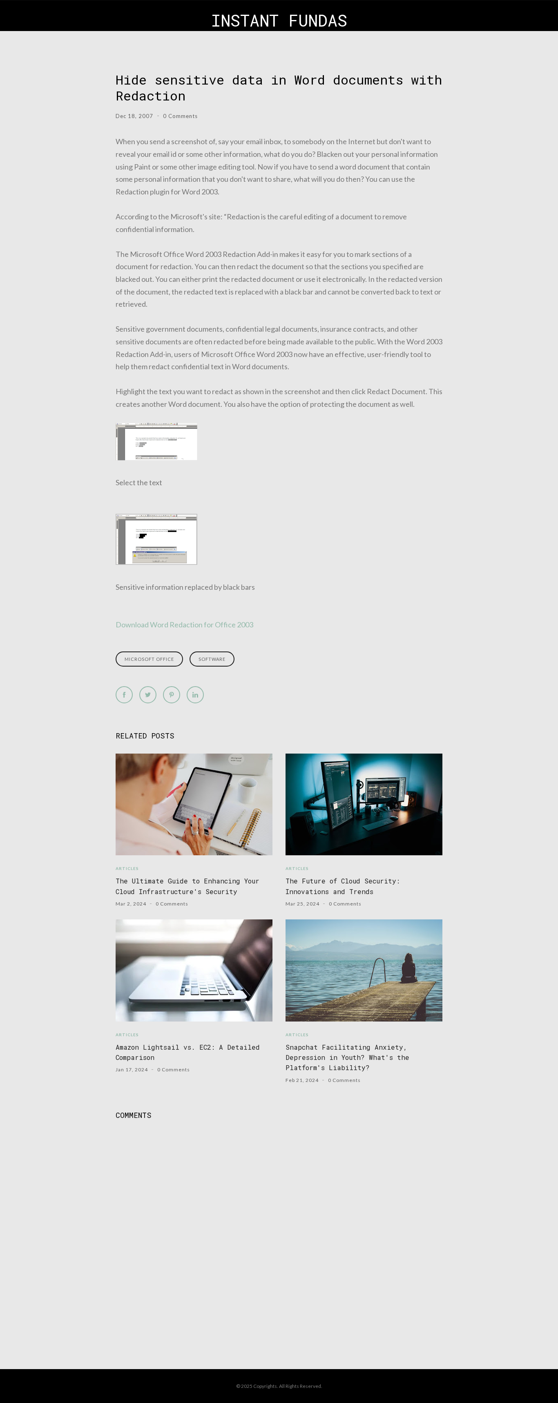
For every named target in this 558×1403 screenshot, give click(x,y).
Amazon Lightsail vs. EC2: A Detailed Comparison (188, 1052)
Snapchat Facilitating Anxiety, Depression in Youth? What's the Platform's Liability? (347, 1057)
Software (212, 659)
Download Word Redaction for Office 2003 (184, 624)
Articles (127, 868)
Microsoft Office (149, 659)
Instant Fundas (279, 20)
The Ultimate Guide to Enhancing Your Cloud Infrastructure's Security (187, 886)
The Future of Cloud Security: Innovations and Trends (343, 886)
